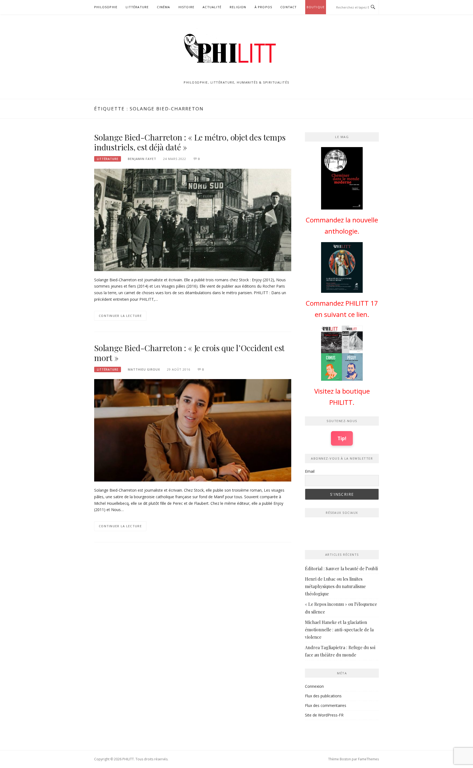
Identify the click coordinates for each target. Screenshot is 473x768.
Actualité (212, 7)
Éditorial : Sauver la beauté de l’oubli (341, 568)
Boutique (316, 7)
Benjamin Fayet (142, 159)
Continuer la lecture (120, 316)
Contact (288, 7)
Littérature (137, 7)
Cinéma (163, 7)
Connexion (314, 686)
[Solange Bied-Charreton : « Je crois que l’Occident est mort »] (192, 429)
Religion (238, 7)
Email (310, 471)
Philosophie (105, 7)
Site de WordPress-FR (324, 715)
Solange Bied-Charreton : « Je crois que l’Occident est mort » (189, 352)
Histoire (186, 7)
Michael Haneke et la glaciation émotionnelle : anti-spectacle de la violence (339, 629)
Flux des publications (323, 695)
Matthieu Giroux (144, 369)
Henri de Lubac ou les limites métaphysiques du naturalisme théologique (335, 586)
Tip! (342, 438)
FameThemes (368, 759)
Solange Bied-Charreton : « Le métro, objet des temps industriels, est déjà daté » (189, 142)
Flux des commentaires (325, 705)
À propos (263, 7)
